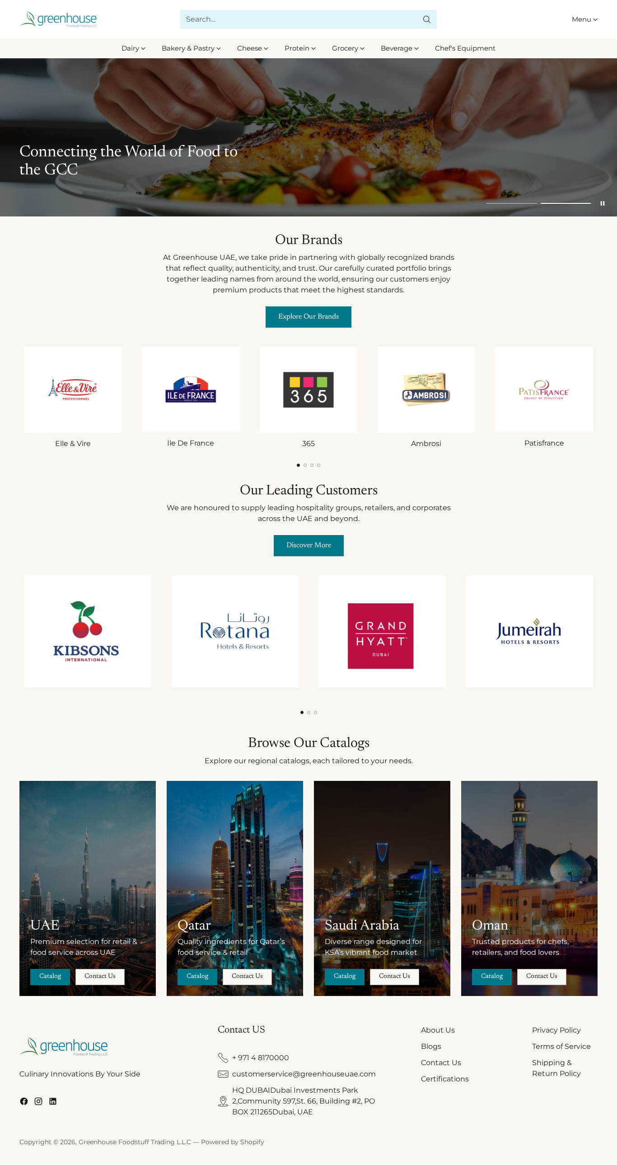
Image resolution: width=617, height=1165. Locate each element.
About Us (438, 1030)
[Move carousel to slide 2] (566, 203)
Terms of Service (561, 1046)
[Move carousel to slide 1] (511, 203)
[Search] (427, 19)
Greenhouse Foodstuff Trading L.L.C (135, 1142)
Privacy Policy (556, 1030)
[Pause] (602, 203)
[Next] (595, 396)
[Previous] (22, 396)
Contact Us (441, 1062)
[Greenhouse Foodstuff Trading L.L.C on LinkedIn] (52, 1103)
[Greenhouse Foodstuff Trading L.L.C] (58, 19)
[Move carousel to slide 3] (311, 465)
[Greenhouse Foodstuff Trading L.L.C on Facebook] (24, 1103)
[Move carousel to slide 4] (318, 465)
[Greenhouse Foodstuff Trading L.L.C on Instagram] (38, 1103)
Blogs (431, 1046)
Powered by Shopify (232, 1142)
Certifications (445, 1079)
